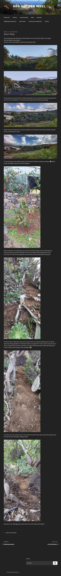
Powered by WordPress (13, 572)
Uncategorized (11, 532)
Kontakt (39, 17)
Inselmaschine (24, 17)
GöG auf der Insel (29, 6)
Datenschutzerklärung (35, 21)
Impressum (22, 21)
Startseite (7, 17)
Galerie (15, 17)
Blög (32, 17)
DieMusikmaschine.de (10, 21)
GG (17, 31)
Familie (47, 21)
